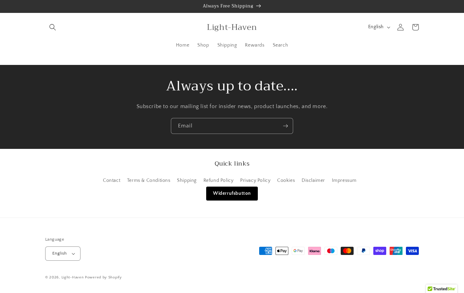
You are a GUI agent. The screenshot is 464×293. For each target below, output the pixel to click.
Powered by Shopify (103, 277)
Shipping (187, 180)
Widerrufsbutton (232, 193)
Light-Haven (72, 277)
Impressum (344, 180)
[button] (52, 27)
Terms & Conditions (149, 180)
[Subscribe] (285, 126)
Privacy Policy (255, 180)
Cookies (286, 180)
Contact (111, 180)
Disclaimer (313, 180)
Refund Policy (218, 180)
